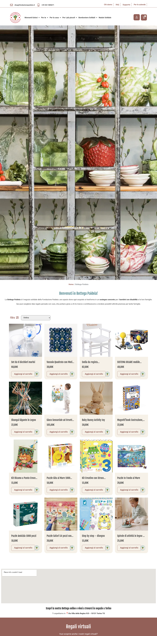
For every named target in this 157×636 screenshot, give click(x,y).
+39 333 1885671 (47, 5)
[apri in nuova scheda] (11, 5)
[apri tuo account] (137, 17)
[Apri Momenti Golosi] (39, 17)
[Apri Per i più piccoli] (76, 17)
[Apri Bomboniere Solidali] (97, 17)
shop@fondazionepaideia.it (24, 5)
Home (71, 284)
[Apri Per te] (48, 17)
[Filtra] (17, 317)
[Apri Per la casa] (60, 17)
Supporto (126, 4)
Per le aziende (140, 4)
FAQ (117, 4)
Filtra (12, 317)
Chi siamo (108, 4)
